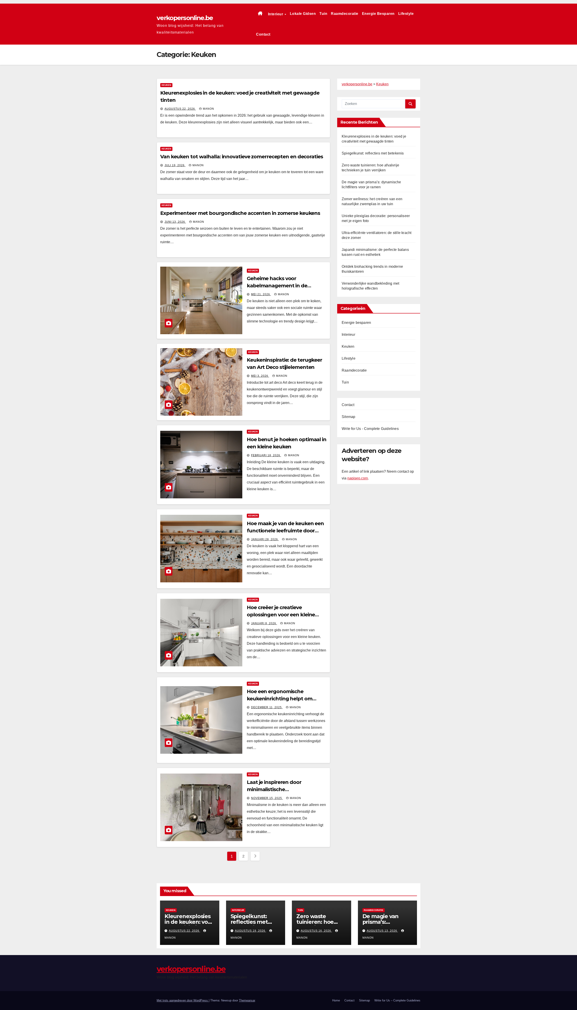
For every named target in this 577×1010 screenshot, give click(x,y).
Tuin (323, 14)
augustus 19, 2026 (250, 930)
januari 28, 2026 (265, 539)
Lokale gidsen (303, 14)
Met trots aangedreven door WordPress (183, 1000)
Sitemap (348, 417)
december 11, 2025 (267, 707)
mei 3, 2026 (260, 375)
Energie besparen (378, 14)
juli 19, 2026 (175, 165)
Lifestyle (406, 14)
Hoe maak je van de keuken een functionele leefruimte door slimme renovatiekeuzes (285, 530)
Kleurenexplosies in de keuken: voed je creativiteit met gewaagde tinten (190, 924)
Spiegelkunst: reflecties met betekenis (373, 153)
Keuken (166, 85)
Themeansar (247, 1000)
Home (336, 1000)
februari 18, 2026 (266, 455)
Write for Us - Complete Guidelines (370, 429)
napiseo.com (357, 478)
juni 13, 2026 (175, 221)
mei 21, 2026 (261, 294)
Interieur (276, 14)
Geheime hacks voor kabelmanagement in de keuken (277, 285)
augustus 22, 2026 (180, 108)
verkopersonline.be (185, 18)
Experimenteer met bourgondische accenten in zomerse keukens (240, 213)
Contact (263, 34)
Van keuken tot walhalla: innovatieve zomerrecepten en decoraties (241, 157)
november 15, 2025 (267, 798)
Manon (208, 108)
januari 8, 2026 (264, 623)
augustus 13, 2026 (382, 930)
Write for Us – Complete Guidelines (397, 1000)
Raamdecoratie (344, 14)
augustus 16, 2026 (316, 930)
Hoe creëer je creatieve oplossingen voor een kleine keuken (281, 614)
